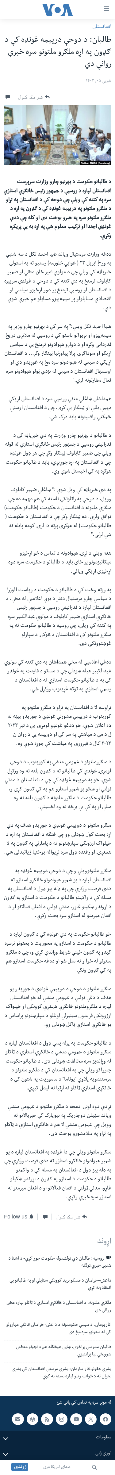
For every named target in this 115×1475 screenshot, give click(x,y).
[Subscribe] (18, 1419)
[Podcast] (32, 1419)
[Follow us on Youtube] (76, 1419)
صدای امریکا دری (57, 1467)
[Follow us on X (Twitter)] (91, 1419)
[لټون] (94, 1467)
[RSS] (47, 1419)
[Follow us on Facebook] (105, 1419)
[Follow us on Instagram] (61, 1419)
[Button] (33, 96)
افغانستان (101, 27)
